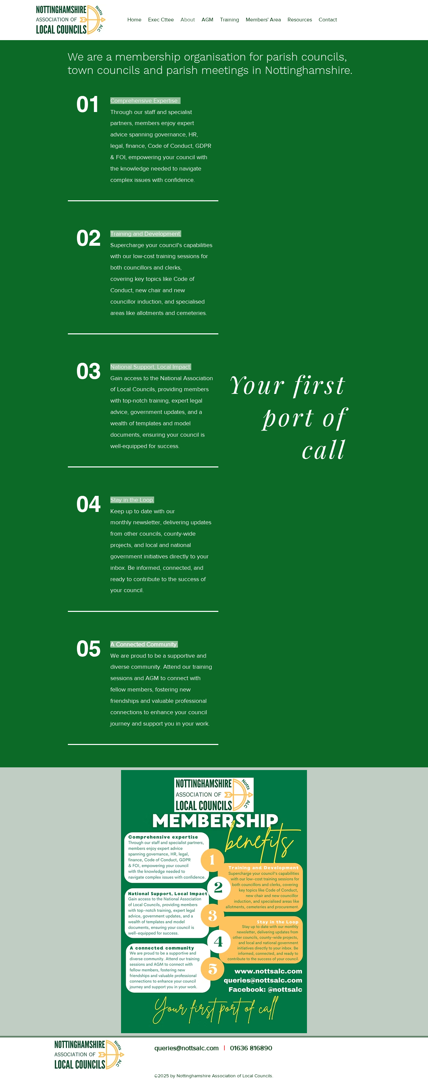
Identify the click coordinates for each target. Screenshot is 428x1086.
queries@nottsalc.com (186, 1048)
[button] (299, 20)
